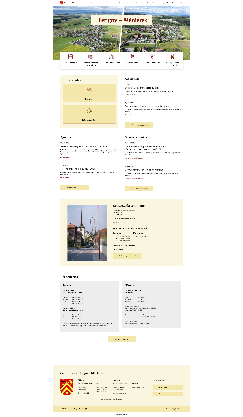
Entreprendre (164, 3)
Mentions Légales (171, 409)
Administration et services (107, 3)
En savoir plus (130, 95)
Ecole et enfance (125, 3)
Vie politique (91, 3)
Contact (175, 3)
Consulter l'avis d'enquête (134, 158)
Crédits (180, 409)
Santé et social (139, 3)
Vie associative (152, 3)
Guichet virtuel (163, 387)
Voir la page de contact (127, 256)
